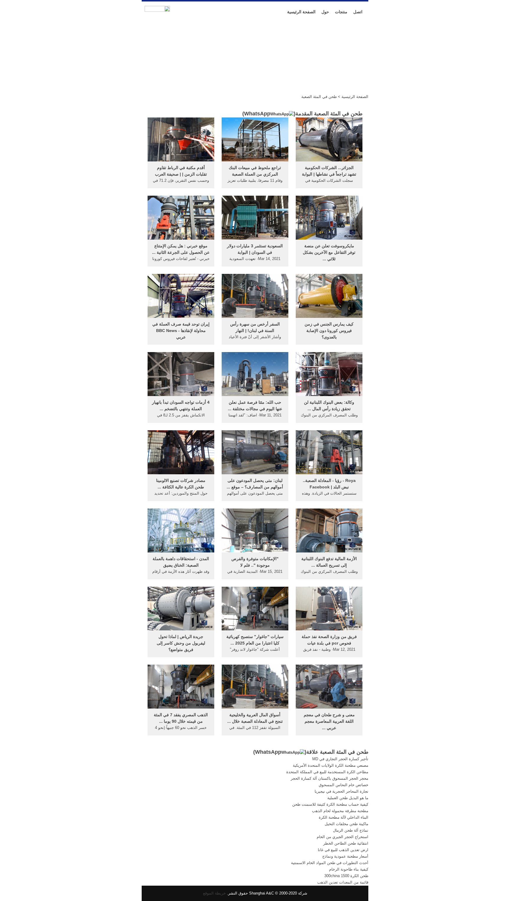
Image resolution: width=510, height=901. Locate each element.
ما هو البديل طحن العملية (347, 798)
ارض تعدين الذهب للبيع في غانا (343, 850)
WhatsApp (257, 114)
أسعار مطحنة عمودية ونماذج (345, 856)
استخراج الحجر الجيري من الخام (342, 837)
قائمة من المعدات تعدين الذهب (342, 882)
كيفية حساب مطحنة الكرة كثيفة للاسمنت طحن (330, 804)
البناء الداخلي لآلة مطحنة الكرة (343, 817)
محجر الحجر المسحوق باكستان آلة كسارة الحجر (329, 778)
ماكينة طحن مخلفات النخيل (346, 824)
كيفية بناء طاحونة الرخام (348, 869)
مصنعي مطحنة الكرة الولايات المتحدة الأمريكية (330, 765)
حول (325, 11)
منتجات (341, 11)
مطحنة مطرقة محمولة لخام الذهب (340, 811)
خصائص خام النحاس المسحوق (343, 785)
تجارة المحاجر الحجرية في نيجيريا (341, 791)
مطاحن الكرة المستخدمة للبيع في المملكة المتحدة (327, 772)
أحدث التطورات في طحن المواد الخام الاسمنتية (329, 863)
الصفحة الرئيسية (301, 11)
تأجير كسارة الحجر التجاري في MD (340, 759)
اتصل (357, 11)
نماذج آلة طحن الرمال (350, 830)
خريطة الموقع (214, 893)
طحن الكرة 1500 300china (346, 876)
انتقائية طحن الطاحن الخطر (345, 843)
